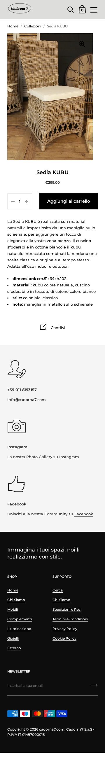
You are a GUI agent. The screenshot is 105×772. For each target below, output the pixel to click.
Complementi (19, 619)
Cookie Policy (64, 638)
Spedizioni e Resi (66, 609)
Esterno (14, 648)
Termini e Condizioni (70, 619)
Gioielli (13, 638)
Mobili (12, 609)
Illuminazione (19, 628)
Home (12, 26)
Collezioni (32, 26)
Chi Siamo (16, 600)
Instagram (69, 456)
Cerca (57, 590)
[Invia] (94, 687)
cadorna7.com (51, 729)
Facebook (83, 514)
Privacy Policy (64, 628)
